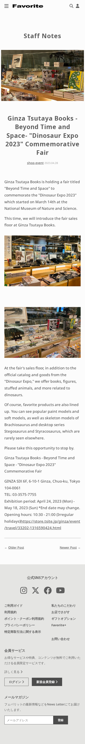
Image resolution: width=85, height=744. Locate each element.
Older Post (16, 547)
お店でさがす (60, 612)
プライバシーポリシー (19, 625)
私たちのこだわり (63, 605)
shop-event (35, 163)
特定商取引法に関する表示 (22, 632)
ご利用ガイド (13, 605)
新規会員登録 (46, 682)
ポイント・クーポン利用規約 (24, 618)
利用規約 (10, 612)
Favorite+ (58, 625)
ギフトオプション (63, 618)
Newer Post (68, 547)
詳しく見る (12, 672)
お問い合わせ (60, 639)
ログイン (15, 682)
